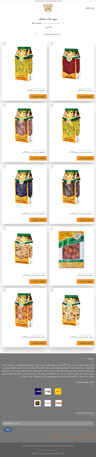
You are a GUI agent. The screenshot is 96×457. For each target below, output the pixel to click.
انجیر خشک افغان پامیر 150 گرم (34, 275)
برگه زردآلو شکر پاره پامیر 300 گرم (33, 337)
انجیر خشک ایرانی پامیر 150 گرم (81, 337)
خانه (63, 23)
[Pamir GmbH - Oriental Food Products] (48, 8)
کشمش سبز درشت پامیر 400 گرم (80, 152)
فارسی (48, 450)
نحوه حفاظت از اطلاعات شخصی (63, 437)
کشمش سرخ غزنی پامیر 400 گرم (33, 152)
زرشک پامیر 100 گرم (85, 90)
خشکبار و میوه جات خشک (52, 23)
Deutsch (41, 450)
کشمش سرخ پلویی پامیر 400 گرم (80, 214)
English (55, 450)
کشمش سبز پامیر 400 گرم (35, 90)
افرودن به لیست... (85, 96)
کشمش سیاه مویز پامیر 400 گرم (33, 214)
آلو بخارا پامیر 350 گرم (84, 275)
